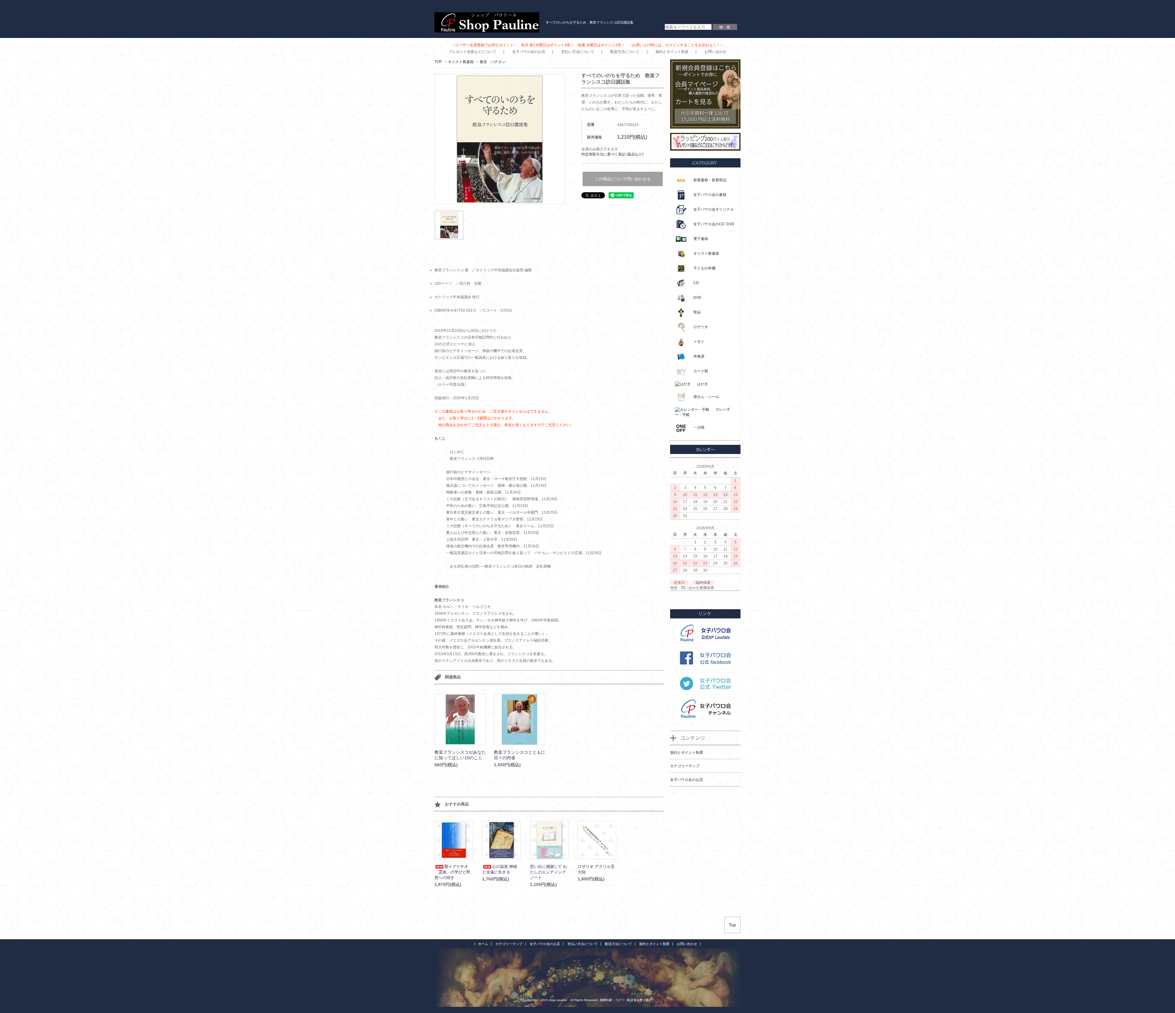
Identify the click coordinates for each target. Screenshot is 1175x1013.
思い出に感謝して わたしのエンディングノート (548, 872)
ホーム (483, 944)
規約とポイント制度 (671, 52)
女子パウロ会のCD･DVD (713, 224)
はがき (702, 384)
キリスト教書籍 (461, 62)
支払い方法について (577, 52)
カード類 (700, 371)
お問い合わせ (715, 52)
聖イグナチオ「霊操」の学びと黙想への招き (452, 872)
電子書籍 (700, 239)
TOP (438, 62)
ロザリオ (700, 327)
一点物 (698, 427)
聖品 (697, 312)
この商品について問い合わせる (623, 179)
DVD (697, 297)
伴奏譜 (698, 356)
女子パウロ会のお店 (528, 52)
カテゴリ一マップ (508, 944)
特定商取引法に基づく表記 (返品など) (612, 154)
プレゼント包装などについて (472, 52)
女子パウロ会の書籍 (709, 195)
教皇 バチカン (492, 62)
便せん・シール (706, 397)
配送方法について (625, 52)
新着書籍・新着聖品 (709, 180)
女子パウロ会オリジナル (713, 209)
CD (696, 283)
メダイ (698, 342)
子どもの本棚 (704, 268)
